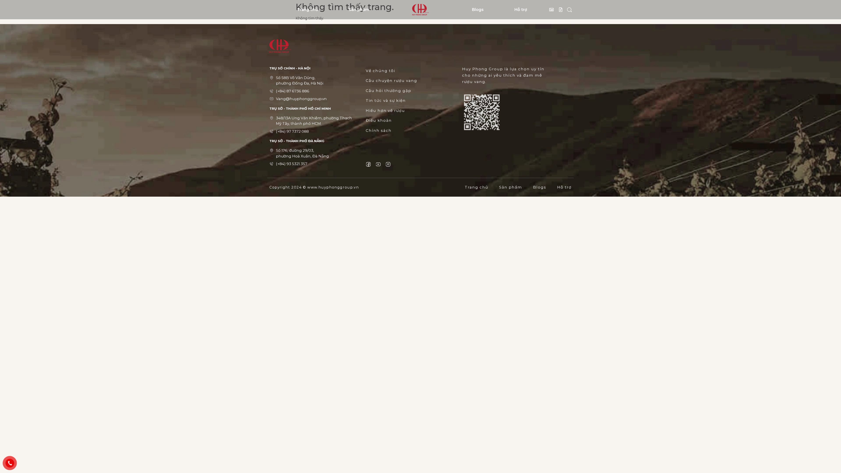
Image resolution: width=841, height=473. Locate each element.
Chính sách (379, 130)
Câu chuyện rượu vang (391, 80)
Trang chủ (307, 9)
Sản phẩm (359, 9)
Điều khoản (379, 120)
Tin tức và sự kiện (386, 100)
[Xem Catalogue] (561, 9)
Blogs (478, 9)
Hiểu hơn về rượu (385, 110)
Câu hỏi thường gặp (388, 90)
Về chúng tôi (380, 71)
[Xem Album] (552, 9)
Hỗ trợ (520, 9)
